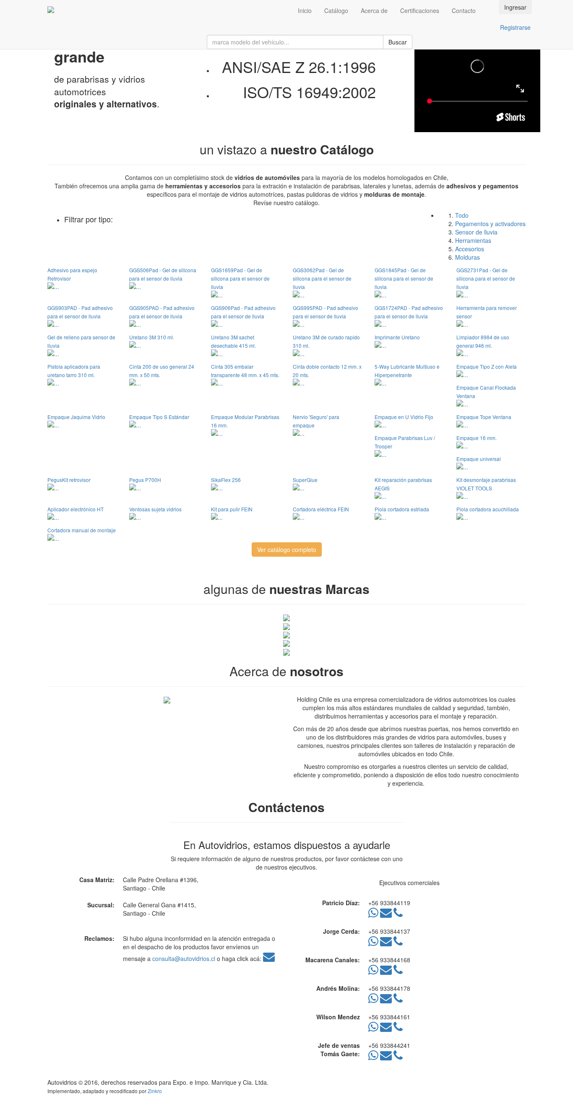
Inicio (305, 10)
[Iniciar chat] (373, 914)
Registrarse (515, 27)
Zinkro (155, 1090)
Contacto (464, 10)
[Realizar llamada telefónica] (398, 914)
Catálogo (336, 10)
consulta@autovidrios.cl (183, 958)
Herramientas (473, 240)
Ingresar (515, 7)
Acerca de (374, 10)
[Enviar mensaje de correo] (386, 914)
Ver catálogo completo (286, 549)
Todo (462, 215)
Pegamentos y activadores (490, 223)
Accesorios (469, 249)
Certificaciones (419, 10)
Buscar (397, 42)
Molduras (467, 257)
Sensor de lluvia (476, 232)
